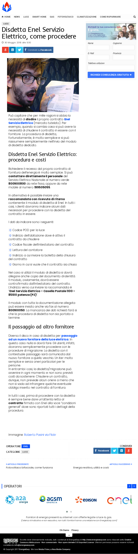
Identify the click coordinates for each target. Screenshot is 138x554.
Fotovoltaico (65, 16)
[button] (67, 511)
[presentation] (129, 486)
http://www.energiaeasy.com (94, 540)
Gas (52, 16)
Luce (26, 16)
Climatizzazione (86, 16)
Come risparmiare (110, 16)
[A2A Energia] (18, 499)
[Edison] (86, 499)
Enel (25, 446)
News (17, 16)
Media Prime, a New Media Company (54, 549)
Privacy (75, 530)
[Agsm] (52, 499)
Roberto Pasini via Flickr (40, 435)
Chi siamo (64, 530)
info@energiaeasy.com (24, 545)
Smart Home (39, 16)
